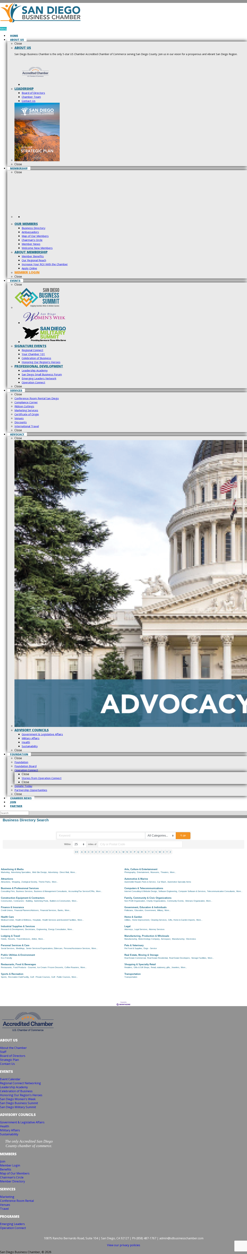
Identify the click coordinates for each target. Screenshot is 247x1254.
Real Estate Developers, (179, 958)
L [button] (119, 852)
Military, (160, 910)
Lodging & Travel (10, 936)
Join (2, 1161)
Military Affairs (10, 1130)
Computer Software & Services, (192, 891)
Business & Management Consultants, (50, 891)
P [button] (134, 852)
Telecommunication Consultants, (221, 891)
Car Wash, (162, 882)
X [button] (163, 852)
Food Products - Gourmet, (24, 967)
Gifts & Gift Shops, (142, 967)
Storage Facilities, (199, 958)
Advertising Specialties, (21, 872)
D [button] (92, 852)
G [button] (103, 852)
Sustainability (9, 1134)
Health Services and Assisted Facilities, (59, 920)
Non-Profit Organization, (135, 901)
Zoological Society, (29, 882)
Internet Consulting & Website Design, (140, 891)
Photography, (130, 872)
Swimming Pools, (41, 901)
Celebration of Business (16, 1091)
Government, (150, 910)
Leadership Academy (14, 1087)
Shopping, (16, 882)
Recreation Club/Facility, (18, 977)
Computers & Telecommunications (143, 888)
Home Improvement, (141, 920)
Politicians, (129, 910)
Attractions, (6, 882)
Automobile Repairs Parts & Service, (140, 882)
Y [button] (167, 852)
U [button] (152, 852)
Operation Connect (13, 1228)
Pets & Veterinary (134, 945)
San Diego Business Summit (19, 1103)
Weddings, (20, 948)
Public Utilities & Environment (18, 955)
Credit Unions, (7, 910)
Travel (4, 1209)
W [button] (160, 852)
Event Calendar (10, 1079)
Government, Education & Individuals (145, 907)
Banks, (61, 910)
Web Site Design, (39, 872)
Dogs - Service (150, 948)
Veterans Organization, (195, 901)
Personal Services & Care (15, 945)
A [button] (81, 852)
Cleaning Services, (159, 920)
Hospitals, (37, 920)
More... (73, 872)
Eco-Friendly (6, 958)
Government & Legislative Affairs (22, 1122)
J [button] (113, 852)
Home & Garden (133, 917)
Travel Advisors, (23, 939)
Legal (127, 926)
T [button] (149, 852)
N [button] (127, 852)
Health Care (7, 917)
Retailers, (128, 967)
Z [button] (170, 852)
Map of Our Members (14, 1173)
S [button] (145, 852)
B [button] (85, 852)
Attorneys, (128, 929)
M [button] (123, 852)
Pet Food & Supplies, (133, 948)
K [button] (116, 852)
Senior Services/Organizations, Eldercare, (44, 948)
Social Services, (8, 948)
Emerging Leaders (12, 1224)
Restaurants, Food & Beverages (18, 964)
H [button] (107, 852)
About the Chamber (13, 1048)
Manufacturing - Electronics (184, 939)
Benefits (5, 1169)
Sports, (4, 977)
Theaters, (165, 872)
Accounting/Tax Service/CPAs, (81, 891)
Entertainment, (143, 872)
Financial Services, (48, 910)
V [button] (156, 852)
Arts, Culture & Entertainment (140, 869)
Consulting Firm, (8, 891)
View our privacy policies (123, 1245)
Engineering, (42, 929)
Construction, (7, 901)
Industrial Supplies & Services (18, 926)
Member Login (10, 1165)
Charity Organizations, (156, 901)
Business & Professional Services (20, 888)
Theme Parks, (45, 882)
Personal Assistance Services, (77, 948)
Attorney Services (157, 929)
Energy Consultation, (57, 929)
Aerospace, (166, 939)
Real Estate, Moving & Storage (141, 955)
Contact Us (7, 1064)
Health (4, 1126)
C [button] (89, 852)
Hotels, (4, 939)
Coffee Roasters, (72, 967)
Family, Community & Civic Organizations (147, 898)
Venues (5, 1205)
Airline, (34, 939)
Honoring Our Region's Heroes (21, 1095)
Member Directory (12, 1181)
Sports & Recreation (12, 974)
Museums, (155, 872)
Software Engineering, (168, 891)
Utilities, (127, 920)
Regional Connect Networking (20, 1083)
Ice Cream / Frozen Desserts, (50, 967)
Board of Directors (12, 1056)
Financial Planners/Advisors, (26, 910)
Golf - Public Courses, (61, 977)
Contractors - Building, (23, 901)
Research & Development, (12, 929)
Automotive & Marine (136, 878)
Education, (139, 910)
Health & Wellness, (23, 920)
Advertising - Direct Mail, (58, 872)
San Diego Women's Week (18, 1099)
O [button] (131, 852)
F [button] (99, 852)
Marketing (7, 1197)
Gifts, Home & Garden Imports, (181, 920)
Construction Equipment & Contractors (22, 898)
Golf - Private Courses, (40, 977)
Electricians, (30, 929)
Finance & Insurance (12, 907)
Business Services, (24, 891)
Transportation (132, 974)
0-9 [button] (76, 852)
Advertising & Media (12, 869)
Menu (3, 28)
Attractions (7, 878)
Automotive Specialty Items (179, 882)
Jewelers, (175, 967)
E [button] (96, 852)
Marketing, (5, 872)
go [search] (184, 835)
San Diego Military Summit (18, 1107)
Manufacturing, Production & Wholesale (146, 936)
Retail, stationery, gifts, (161, 967)
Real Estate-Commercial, (135, 958)
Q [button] (138, 852)
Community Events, (175, 901)
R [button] (142, 852)
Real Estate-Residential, (157, 958)
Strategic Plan (9, 1060)
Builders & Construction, (60, 901)
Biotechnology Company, (149, 939)
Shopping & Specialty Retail (140, 964)
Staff (3, 1052)
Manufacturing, (130, 939)
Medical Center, (7, 920)
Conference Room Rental (17, 1201)
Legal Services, (141, 929)
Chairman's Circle (12, 1177)
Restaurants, (6, 967)
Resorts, (12, 939)
